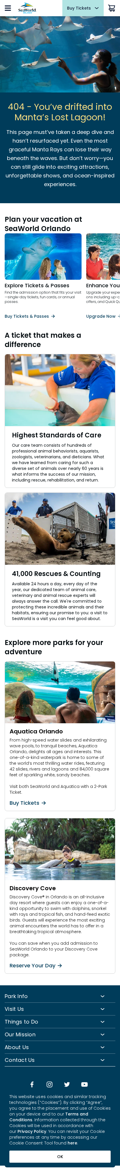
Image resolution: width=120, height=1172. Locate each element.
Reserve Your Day (32, 965)
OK (60, 1157)
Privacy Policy (31, 1131)
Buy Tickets (24, 803)
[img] (32, 1085)
